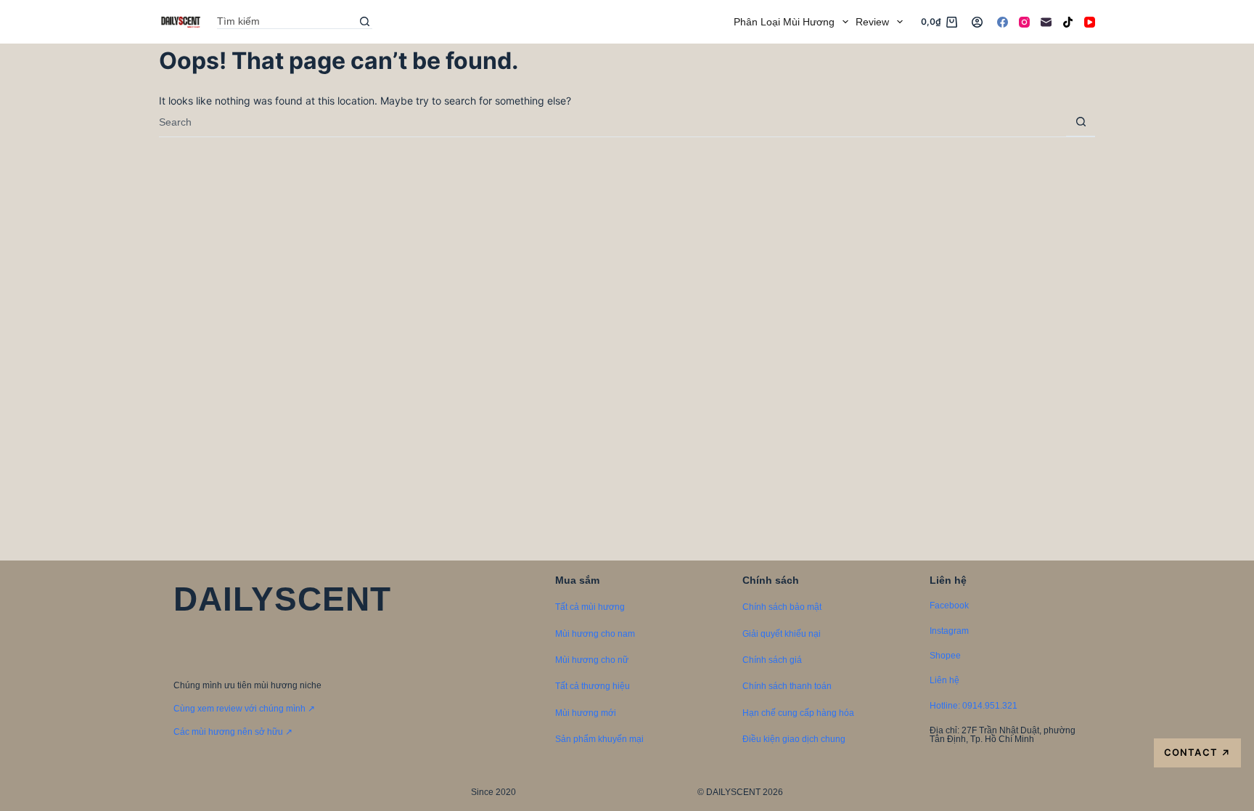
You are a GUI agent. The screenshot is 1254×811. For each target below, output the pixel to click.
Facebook (949, 605)
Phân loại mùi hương (784, 22)
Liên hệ (944, 680)
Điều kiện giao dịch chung (793, 739)
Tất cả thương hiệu (592, 686)
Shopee (945, 656)
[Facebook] (1002, 22)
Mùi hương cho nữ (591, 660)
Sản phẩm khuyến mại (599, 739)
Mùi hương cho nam (595, 634)
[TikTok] (1067, 22)
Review (872, 22)
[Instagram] (1024, 22)
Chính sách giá (772, 660)
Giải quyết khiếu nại (781, 634)
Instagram (949, 631)
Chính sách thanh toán (787, 686)
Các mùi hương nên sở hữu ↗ (232, 732)
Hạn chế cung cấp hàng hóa (798, 713)
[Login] (977, 22)
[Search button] (365, 22)
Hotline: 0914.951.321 (973, 706)
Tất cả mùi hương (590, 607)
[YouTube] (1089, 22)
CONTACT (1197, 752)
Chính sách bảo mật (781, 607)
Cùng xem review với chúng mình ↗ (244, 709)
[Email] (1046, 22)
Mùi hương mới (585, 713)
